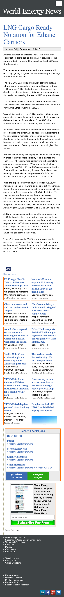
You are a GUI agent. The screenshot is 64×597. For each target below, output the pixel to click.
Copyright (9, 544)
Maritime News (12, 575)
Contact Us (10, 551)
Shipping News (12, 558)
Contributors (10, 549)
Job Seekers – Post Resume (16, 476)
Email (8, 269)
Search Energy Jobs (33, 431)
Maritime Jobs (11, 582)
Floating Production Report (17, 585)
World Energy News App (16, 537)
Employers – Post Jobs (38, 476)
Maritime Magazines (14, 580)
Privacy (8, 547)
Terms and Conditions (15, 542)
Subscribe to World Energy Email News (23, 540)
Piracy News (11, 560)
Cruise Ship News (13, 563)
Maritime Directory (13, 578)
